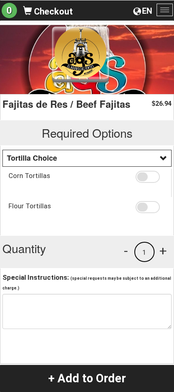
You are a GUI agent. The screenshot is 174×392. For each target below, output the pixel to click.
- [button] (126, 250)
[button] (151, 177)
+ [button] (163, 250)
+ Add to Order (87, 378)
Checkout (52, 11)
